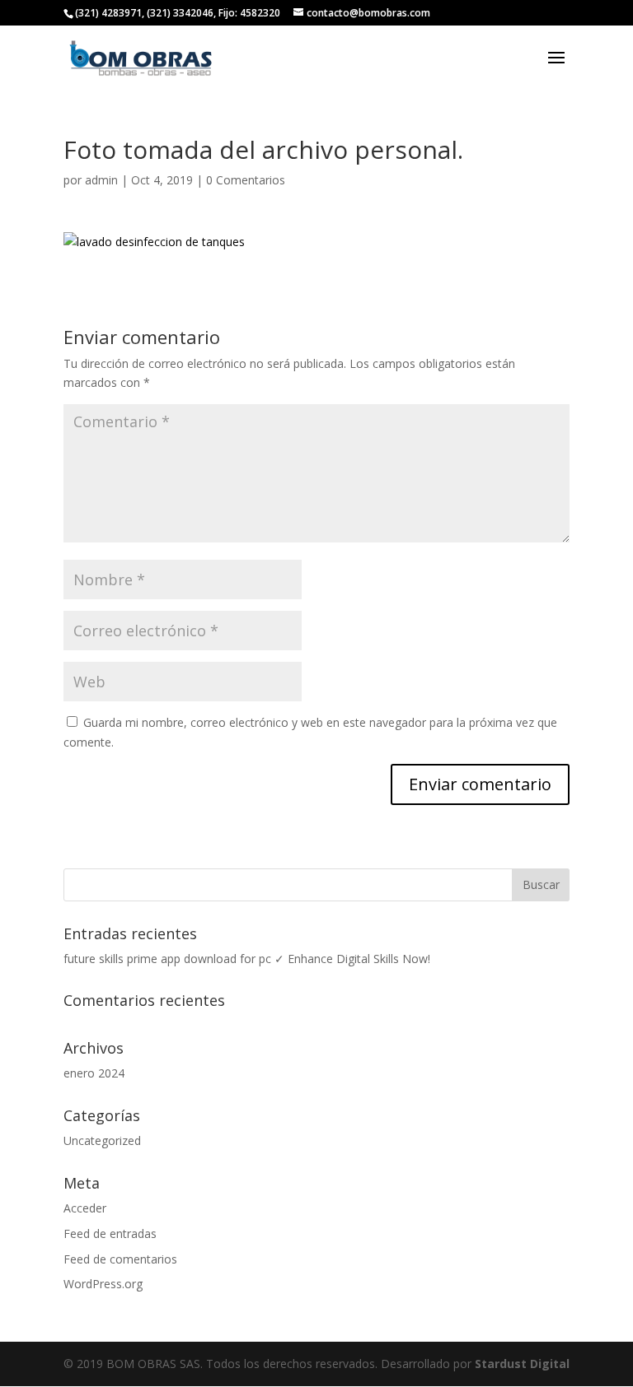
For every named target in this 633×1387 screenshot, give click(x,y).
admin (101, 180)
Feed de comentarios (120, 1259)
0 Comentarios (245, 180)
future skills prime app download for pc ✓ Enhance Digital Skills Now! (246, 958)
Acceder (84, 1208)
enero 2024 (93, 1073)
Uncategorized (102, 1140)
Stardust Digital (522, 1363)
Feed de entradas (110, 1233)
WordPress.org (103, 1284)
